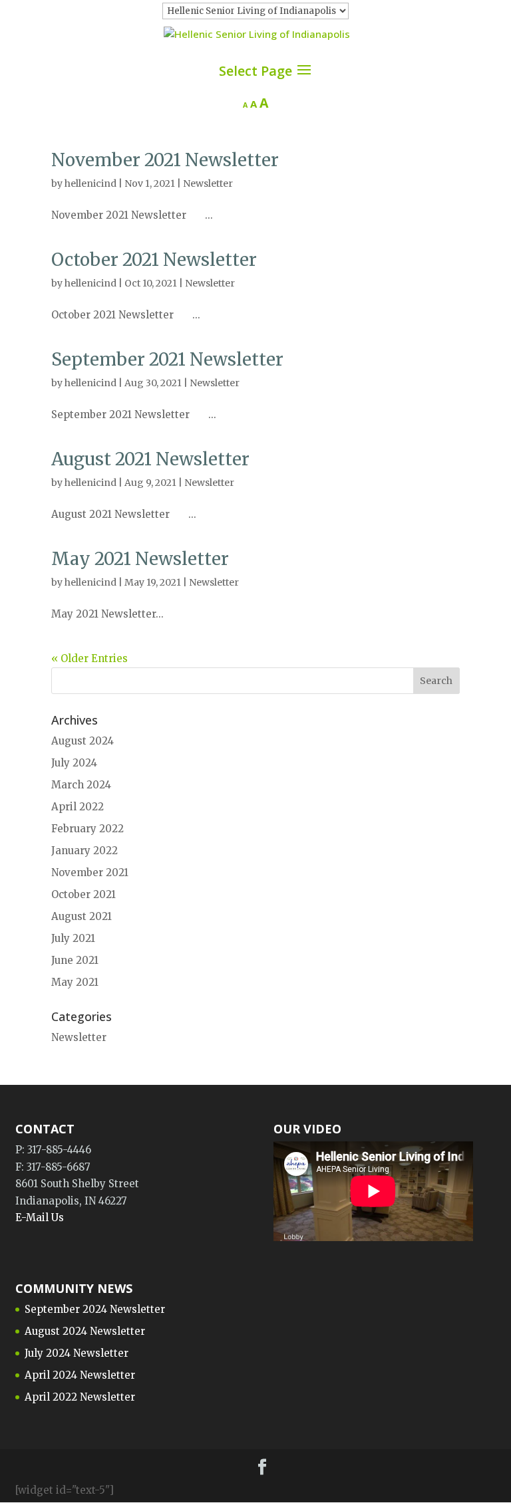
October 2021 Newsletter (154, 260)
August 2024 (82, 741)
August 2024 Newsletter (85, 1331)
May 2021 (74, 982)
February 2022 (87, 828)
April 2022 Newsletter (80, 1397)
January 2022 (84, 850)
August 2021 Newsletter (150, 459)
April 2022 (77, 806)
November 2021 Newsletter (165, 160)
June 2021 (74, 960)
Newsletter (208, 183)
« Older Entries (89, 658)
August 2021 (81, 916)
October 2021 (83, 894)
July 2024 (74, 762)
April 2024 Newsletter (80, 1375)
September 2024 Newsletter (95, 1309)
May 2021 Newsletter (140, 559)
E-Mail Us (39, 1217)
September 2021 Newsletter (167, 359)
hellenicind (90, 183)
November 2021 (89, 872)
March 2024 (81, 784)
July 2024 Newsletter (76, 1353)
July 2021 (73, 938)
